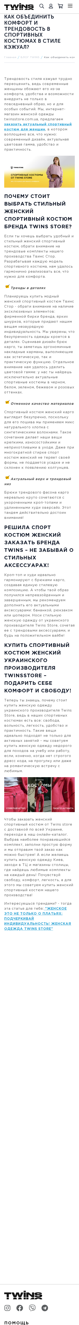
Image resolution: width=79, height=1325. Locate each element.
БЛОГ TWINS (30, 57)
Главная (10, 57)
